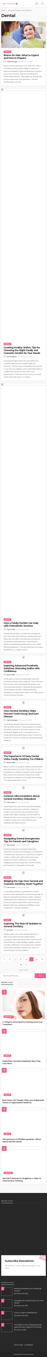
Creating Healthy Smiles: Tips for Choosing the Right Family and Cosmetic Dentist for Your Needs (22, 350)
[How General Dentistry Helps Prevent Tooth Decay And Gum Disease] (23, 702)
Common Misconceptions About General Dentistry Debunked (22, 797)
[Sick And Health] (10, 3)
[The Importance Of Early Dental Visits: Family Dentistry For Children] (23, 748)
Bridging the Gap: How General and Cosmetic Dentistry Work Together (23, 882)
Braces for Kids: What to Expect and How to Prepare (21, 56)
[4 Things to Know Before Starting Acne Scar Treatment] (23, 1004)
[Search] (43, 3)
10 (21, 965)
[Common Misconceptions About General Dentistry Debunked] (23, 787)
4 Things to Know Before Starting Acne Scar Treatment (22, 1023)
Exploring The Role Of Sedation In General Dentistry (22, 925)
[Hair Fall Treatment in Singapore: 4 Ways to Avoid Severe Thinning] (23, 1161)
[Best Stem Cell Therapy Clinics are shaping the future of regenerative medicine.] (23, 1082)
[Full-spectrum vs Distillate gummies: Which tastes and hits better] (23, 1122)
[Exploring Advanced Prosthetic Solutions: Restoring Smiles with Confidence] (23, 657)
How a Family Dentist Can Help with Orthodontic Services (21, 624)
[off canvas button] (36, 3)
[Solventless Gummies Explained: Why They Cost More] (23, 1043)
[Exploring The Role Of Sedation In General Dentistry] (23, 915)
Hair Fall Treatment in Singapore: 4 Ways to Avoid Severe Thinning (21, 1179)
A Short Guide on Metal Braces (25, 1313)
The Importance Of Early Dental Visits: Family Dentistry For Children (23, 757)
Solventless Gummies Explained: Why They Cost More (21, 1062)
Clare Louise (11, 629)
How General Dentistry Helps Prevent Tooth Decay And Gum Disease (21, 713)
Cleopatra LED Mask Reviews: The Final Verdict (28, 1302)
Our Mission (28, 1345)
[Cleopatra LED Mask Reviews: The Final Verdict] (6, 1303)
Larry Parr (10, 930)
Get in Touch (18, 1345)
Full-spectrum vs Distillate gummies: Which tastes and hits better (21, 1140)
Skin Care (8, 1016)
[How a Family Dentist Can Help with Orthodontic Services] (23, 499)
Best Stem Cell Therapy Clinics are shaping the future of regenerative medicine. (23, 1101)
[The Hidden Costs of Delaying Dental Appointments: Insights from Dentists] (6, 1328)
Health (7, 1055)
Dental (7, 51)
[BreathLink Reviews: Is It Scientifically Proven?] (6, 1291)
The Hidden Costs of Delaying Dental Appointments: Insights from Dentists (28, 1326)
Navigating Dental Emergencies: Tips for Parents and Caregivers (22, 840)
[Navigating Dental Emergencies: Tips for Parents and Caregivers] (23, 830)
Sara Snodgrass (12, 357)
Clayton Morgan (12, 61)
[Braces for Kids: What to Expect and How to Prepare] (23, 34)
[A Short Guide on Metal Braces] (6, 1316)
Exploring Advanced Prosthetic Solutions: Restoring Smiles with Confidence (22, 668)
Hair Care (8, 1173)
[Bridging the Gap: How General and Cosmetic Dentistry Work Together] (23, 872)
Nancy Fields (11, 675)
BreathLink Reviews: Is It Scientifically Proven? (28, 1290)
